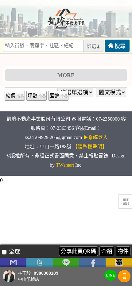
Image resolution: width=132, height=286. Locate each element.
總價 (11, 95)
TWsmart (65, 165)
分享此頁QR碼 (78, 251)
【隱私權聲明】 (90, 146)
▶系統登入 (95, 137)
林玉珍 (24, 273)
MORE (66, 75)
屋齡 (54, 95)
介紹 (106, 251)
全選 (14, 252)
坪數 (32, 95)
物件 (123, 251)
